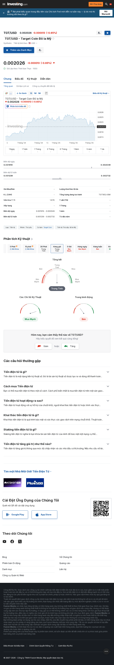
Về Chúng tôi (65, 557)
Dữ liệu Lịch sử (22, 86)
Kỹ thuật (32, 78)
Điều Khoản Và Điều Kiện (14, 646)
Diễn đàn (45, 78)
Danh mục (7, 569)
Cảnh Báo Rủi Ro (65, 646)
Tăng (72, 346)
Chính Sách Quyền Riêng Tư (41, 646)
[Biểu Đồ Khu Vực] (10, 93)
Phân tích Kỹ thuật (17, 239)
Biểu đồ (19, 78)
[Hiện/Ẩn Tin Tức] (46, 93)
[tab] (14, 248)
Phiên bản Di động (11, 563)
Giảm (45, 346)
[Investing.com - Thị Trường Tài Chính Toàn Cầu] (17, 4)
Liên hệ (62, 569)
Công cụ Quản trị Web (13, 575)
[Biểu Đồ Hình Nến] (6, 93)
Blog (4, 557)
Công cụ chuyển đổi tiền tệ (43, 86)
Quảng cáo (64, 563)
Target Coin (47, 227)
